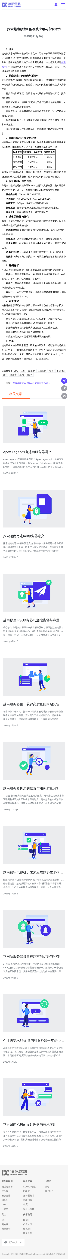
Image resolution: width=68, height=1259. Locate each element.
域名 (51, 370)
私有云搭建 (28, 1209)
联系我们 (27, 1229)
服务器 (13, 374)
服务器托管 (28, 1195)
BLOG (26, 1220)
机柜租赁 (27, 1200)
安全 (4, 1214)
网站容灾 (6, 1229)
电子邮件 (49, 1191)
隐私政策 (27, 1233)
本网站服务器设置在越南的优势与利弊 (31, 956)
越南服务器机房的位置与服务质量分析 (31, 788)
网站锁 (5, 1224)
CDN (4, 1204)
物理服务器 (7, 1186)
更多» (29, 374)
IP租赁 (26, 1191)
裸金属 (5, 1191)
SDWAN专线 (29, 1186)
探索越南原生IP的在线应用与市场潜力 (31, 383)
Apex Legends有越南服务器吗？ (27, 452)
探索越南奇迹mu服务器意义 (23, 536)
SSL (4, 1220)
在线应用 (41, 370)
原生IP (31, 370)
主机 (23, 370)
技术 (5, 374)
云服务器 (6, 1195)
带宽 (25, 1204)
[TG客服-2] (64, 388)
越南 (21, 374)
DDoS (4, 1200)
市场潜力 (60, 370)
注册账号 (56, 5)
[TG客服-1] (64, 381)
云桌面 (5, 1209)
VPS (16, 370)
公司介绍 (27, 1224)
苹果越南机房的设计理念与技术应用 (29, 1124)
